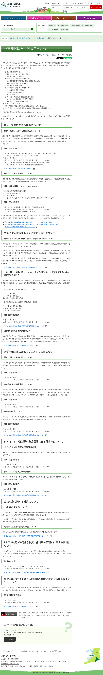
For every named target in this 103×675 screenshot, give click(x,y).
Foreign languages (78, 3)
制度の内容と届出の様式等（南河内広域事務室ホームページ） (25, 572)
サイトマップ (65, 3)
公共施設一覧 (67, 7)
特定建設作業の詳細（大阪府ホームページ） (20, 227)
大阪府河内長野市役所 (17, 38)
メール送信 (10, 639)
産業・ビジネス (65, 18)
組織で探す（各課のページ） (10, 664)
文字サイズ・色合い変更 (94, 3)
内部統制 (64, 30)
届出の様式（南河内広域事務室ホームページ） (20, 606)
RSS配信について (57, 651)
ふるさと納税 (53, 30)
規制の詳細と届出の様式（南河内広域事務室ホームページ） (24, 267)
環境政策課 (41, 38)
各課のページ (56, 7)
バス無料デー (63, 26)
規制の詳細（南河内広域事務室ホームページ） (20, 345)
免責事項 (24, 651)
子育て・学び (40, 18)
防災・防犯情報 (96, 7)
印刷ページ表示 (44, 55)
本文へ (47, 3)
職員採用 (52, 26)
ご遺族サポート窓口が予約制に (82, 26)
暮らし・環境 (15, 18)
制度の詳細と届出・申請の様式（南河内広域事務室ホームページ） (26, 536)
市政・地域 (90, 18)
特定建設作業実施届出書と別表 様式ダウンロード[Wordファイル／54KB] (33, 224)
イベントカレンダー (81, 7)
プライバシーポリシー (10, 651)
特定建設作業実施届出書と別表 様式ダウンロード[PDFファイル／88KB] (32, 222)
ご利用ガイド (55, 3)
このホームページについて (39, 651)
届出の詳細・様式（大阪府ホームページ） (18, 168)
